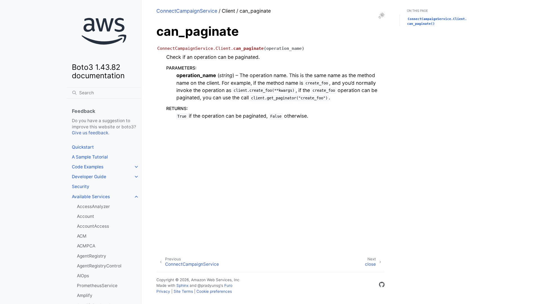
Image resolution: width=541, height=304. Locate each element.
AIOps (83, 275)
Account (85, 216)
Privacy (163, 291)
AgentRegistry (91, 256)
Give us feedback (90, 132)
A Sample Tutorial (90, 157)
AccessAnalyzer (93, 206)
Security (80, 186)
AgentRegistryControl (99, 266)
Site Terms (183, 291)
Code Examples (87, 166)
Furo (228, 285)
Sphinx (182, 285)
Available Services (91, 196)
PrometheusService (97, 285)
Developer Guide (89, 176)
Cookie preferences (214, 291)
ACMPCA (86, 246)
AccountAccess (93, 226)
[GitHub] (382, 285)
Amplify (84, 295)
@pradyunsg (209, 285)
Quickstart (83, 147)
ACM (82, 236)
